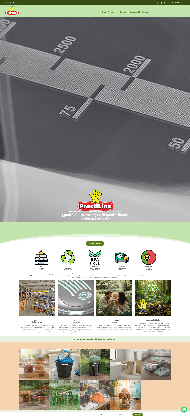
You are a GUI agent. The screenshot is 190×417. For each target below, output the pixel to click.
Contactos (133, 12)
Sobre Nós (122, 12)
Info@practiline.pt (12, 2)
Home (104, 12)
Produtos (111, 12)
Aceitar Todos (138, 414)
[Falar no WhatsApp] (184, 410)
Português (145, 12)
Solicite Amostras (95, 244)
